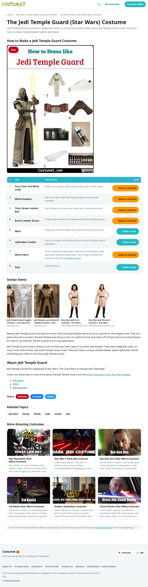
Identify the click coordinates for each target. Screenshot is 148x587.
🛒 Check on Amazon (125, 188)
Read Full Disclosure (103, 527)
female (37, 414)
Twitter (50, 396)
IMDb (16, 384)
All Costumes (112, 4)
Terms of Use (52, 566)
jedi (68, 414)
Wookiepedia (20, 387)
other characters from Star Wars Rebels (108, 374)
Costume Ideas (135, 4)
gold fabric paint (72, 258)
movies (58, 414)
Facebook (36, 396)
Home (10, 14)
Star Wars (13, 414)
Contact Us (67, 566)
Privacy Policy (22, 566)
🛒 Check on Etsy (127, 231)
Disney (26, 414)
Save (13, 49)
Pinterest (22, 396)
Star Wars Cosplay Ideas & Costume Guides (36, 14)
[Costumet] (13, 4)
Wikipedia (18, 380)
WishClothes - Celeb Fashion (101, 566)
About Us (7, 566)
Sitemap (80, 566)
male (47, 414)
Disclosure (37, 566)
